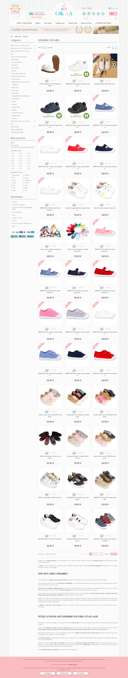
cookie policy (72, 664)
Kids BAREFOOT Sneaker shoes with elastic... (78, 498)
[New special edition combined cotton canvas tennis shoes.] (77, 438)
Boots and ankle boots (18, 73)
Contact (14, 220)
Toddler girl (60, 23)
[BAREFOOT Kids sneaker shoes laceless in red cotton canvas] (105, 355)
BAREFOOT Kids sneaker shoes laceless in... (50, 333)
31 (29, 161)
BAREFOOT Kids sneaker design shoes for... (77, 84)
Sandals (14, 104)
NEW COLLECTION (24, 23)
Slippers (14, 110)
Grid (113, 48)
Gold (13, 188)
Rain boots (15, 68)
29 (13, 161)
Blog (13, 226)
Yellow (14, 182)
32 (13, 163)
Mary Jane (15, 87)
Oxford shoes (16, 107)
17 (29, 166)
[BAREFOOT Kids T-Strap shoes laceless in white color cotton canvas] (50, 148)
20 (13, 153)
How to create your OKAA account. (22, 223)
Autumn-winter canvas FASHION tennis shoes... (50, 415)
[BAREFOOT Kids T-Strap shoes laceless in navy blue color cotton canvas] (105, 148)
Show (39, 47)
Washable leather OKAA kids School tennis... (77, 540)
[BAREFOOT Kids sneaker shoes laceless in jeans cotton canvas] (50, 355)
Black (26, 188)
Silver (26, 185)
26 (13, 158)
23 (13, 156)
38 (29, 168)
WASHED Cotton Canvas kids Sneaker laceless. (105, 540)
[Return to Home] (11, 36)
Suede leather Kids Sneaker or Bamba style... (77, 415)
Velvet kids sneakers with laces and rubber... (50, 457)
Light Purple (15, 175)
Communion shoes (18, 113)
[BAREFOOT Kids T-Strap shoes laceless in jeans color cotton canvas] (105, 107)
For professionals (17, 212)
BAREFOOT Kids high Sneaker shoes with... (105, 498)
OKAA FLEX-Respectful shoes (21, 96)
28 (29, 158)
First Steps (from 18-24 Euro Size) (21, 48)
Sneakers (14, 118)
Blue (13, 177)
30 (21, 161)
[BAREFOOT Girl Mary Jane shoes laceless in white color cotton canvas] (50, 190)
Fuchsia (27, 182)
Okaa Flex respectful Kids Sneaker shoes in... (77, 209)
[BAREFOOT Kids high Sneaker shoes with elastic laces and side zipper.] (105, 479)
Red (13, 185)
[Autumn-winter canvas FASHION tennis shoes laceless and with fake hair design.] (50, 396)
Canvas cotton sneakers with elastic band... (50, 250)
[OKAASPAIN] (64, 9)
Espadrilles (15, 59)
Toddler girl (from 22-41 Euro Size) (20, 52)
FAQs (13, 215)
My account (113, 8)
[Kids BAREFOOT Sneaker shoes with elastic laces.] (77, 479)
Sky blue (27, 175)
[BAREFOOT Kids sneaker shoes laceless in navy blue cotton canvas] (77, 355)
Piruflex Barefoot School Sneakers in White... (50, 84)
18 (21, 166)
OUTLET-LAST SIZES (103, 23)
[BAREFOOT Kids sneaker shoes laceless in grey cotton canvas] (77, 314)
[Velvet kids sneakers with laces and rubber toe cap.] (50, 438)
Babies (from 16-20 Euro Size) (20, 45)
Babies (38, 23)
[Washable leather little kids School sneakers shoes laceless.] (105, 66)
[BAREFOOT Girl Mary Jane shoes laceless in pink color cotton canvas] (105, 231)
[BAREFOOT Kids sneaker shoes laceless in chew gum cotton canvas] (50, 314)
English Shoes (16, 115)
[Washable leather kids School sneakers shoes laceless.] (50, 521)
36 (13, 168)
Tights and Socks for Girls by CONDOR (20, 83)
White (26, 177)
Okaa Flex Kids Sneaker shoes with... (105, 208)
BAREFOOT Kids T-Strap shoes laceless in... (105, 126)
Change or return (17, 217)
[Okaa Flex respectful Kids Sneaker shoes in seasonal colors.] (77, 190)
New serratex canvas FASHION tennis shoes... (105, 457)
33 (29, 163)
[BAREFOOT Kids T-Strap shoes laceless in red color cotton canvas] (77, 148)
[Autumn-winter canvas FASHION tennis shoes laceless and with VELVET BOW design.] (105, 396)
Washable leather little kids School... (105, 84)
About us (14, 202)
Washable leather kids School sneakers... (50, 539)
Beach (14, 101)
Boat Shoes (15, 93)
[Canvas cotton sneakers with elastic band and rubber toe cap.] (50, 231)
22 (29, 153)
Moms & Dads (86, 23)
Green (14, 180)
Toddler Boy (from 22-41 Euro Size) (20, 122)
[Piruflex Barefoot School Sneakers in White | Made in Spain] (50, 66)
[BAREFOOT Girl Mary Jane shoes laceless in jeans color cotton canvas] (50, 272)
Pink (26, 190)
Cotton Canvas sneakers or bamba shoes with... (77, 250)
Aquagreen (28, 180)
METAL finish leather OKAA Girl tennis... (50, 497)
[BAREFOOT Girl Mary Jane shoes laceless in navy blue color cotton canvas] (77, 272)
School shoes (16, 79)
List (116, 48)
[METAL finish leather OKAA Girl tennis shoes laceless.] (50, 479)
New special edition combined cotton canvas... (78, 457)
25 (29, 156)
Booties (14, 71)
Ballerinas (15, 65)
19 (21, 163)
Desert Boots (16, 99)
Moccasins (15, 90)
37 (21, 168)
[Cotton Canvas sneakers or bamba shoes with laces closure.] (77, 231)
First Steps (48, 23)
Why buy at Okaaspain (18, 204)
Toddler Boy (72, 23)
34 (13, 166)
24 (21, 156)
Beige (14, 190)
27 (21, 158)
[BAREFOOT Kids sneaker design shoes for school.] (77, 66)
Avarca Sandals (16, 62)
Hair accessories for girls (19, 56)
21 (21, 153)
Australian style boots (18, 76)
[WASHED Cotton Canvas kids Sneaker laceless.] (105, 521)
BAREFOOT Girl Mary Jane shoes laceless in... (50, 209)
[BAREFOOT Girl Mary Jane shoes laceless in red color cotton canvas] (105, 272)
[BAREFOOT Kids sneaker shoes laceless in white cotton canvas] (105, 314)
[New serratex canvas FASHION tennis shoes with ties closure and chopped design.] (105, 438)
